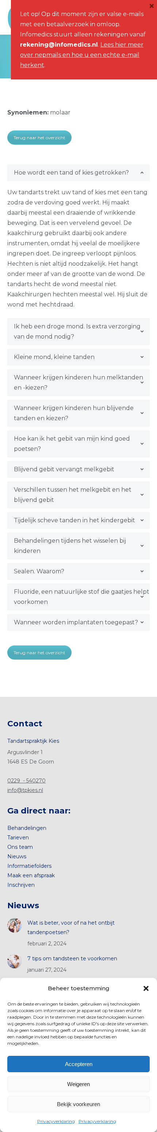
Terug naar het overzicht (39, 137)
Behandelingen (26, 828)
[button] (146, 988)
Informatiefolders (29, 866)
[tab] (78, 172)
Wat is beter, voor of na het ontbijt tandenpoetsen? (71, 928)
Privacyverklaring (56, 1121)
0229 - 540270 (26, 780)
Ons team (20, 847)
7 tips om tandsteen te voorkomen (72, 958)
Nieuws (16, 856)
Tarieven (18, 837)
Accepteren (78, 1064)
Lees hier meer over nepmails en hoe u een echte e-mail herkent (81, 55)
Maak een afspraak (31, 875)
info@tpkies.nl (25, 790)
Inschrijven (21, 885)
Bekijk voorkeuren (78, 1104)
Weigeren (78, 1084)
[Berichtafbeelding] (14, 925)
